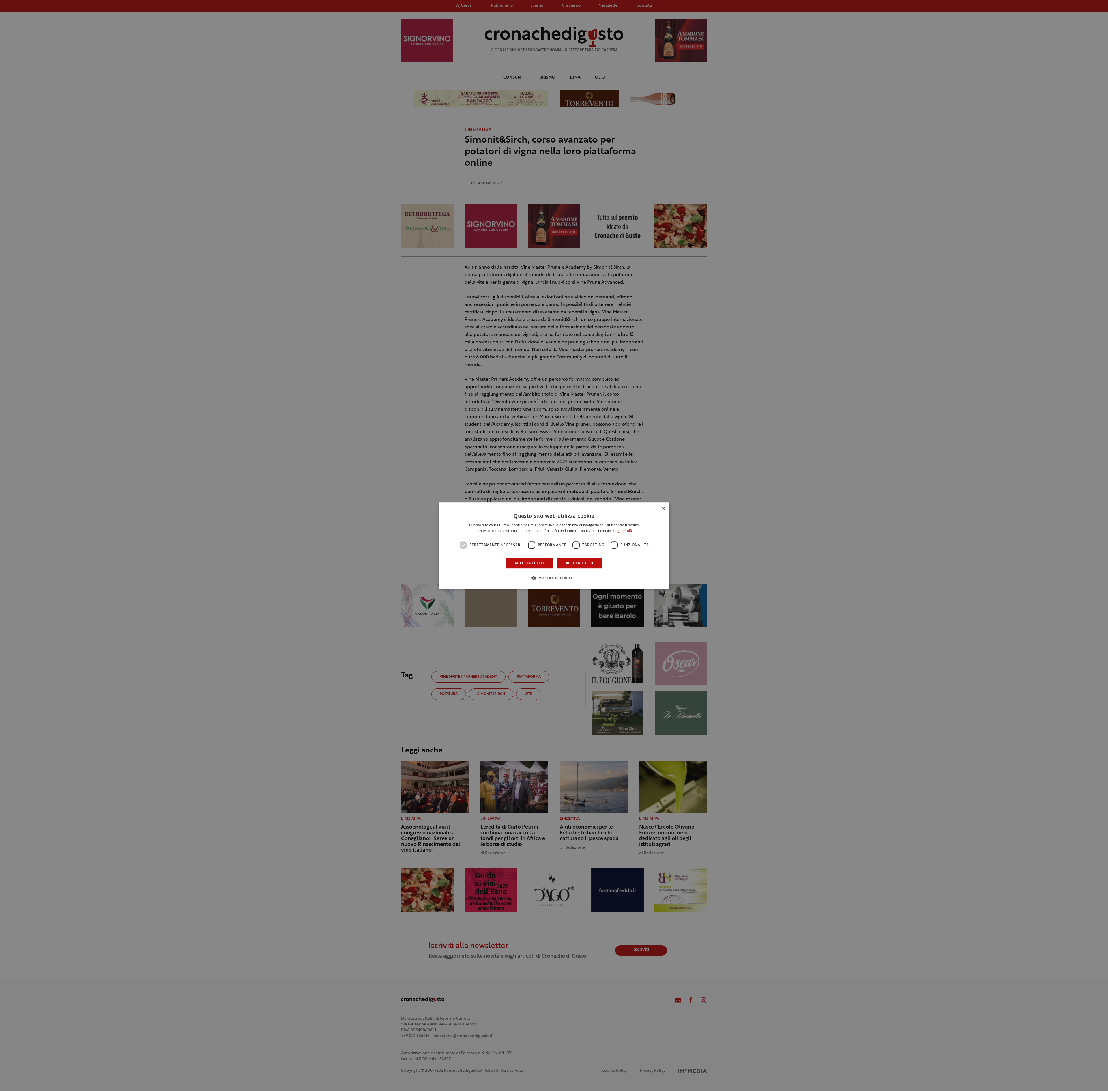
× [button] (663, 509)
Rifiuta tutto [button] (579, 563)
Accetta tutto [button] (529, 563)
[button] (554, 577)
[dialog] (554, 545)
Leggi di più (622, 531)
